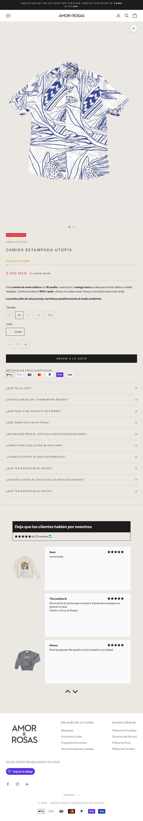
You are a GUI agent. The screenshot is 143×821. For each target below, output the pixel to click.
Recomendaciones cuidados (77, 749)
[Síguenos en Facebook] (8, 784)
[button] (67, 692)
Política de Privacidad (124, 730)
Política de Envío (121, 742)
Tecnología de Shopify (88, 803)
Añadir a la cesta (71, 358)
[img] (23, 537)
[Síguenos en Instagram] (17, 784)
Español (70, 795)
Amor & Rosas (17, 242)
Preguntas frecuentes (74, 742)
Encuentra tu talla (71, 736)
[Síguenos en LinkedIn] (27, 784)
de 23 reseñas (39, 536)
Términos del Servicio (124, 736)
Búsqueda (67, 730)
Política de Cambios (123, 749)
